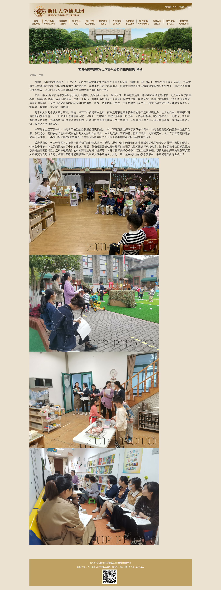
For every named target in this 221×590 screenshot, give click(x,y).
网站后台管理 (171, 7)
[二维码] (109, 577)
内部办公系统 (185, 7)
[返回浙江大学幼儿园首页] (56, 4)
